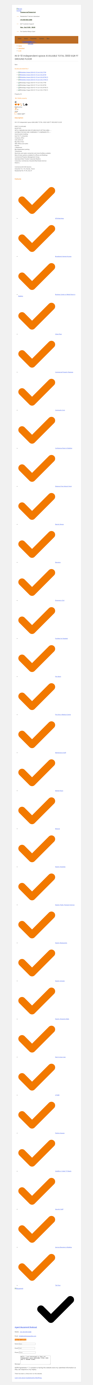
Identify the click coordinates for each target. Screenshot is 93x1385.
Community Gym (60, 410)
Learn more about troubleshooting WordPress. (28, 1378)
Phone (16, 1352)
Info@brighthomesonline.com (27, 1336)
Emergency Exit (59, 600)
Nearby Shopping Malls (62, 1019)
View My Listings (20, 1340)
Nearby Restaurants (61, 943)
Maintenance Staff (60, 752)
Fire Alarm (58, 676)
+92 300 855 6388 (26, 20)
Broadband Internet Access (63, 256)
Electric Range (59, 524)
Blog (48, 38)
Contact (41, 38)
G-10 (19, 50)
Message (17, 1364)
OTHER (57, 1095)
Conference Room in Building (63, 448)
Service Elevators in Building (63, 1247)
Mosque (57, 828)
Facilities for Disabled (61, 638)
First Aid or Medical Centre (63, 714)
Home (19, 38)
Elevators (58, 562)
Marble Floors (59, 790)
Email (16, 1348)
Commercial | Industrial (28, 12)
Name (16, 1344)
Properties (33, 38)
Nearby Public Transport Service (64, 905)
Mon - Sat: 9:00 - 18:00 (27, 27)
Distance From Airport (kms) (63, 486)
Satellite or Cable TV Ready (63, 1171)
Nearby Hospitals (60, 867)
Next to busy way (60, 1057)
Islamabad (21, 48)
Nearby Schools (60, 981)
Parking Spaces (59, 1133)
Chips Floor (58, 334)
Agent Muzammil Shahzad (26, 1327)
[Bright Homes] (20, 10)
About (26, 38)
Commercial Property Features (64, 372)
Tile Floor (57, 1285)
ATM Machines (59, 218)
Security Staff (59, 1209)
